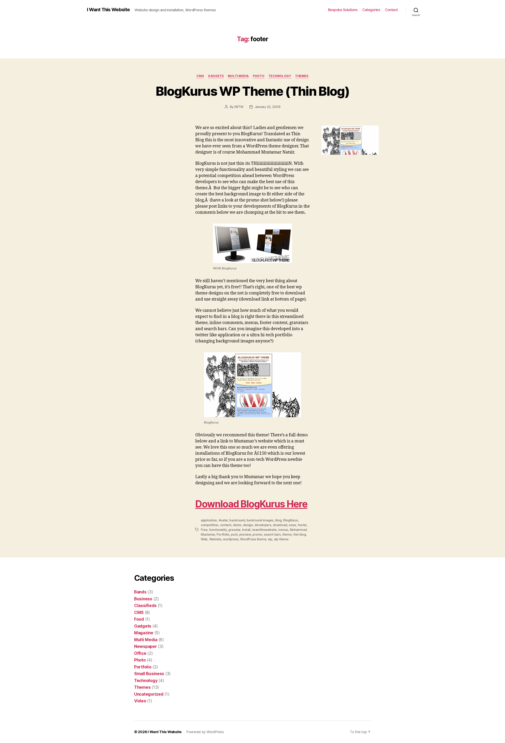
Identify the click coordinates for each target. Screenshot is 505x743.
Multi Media (238, 76)
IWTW (238, 107)
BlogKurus (290, 520)
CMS (200, 76)
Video (140, 700)
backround (237, 520)
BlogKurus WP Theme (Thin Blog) (252, 91)
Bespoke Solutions (343, 10)
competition (209, 525)
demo (237, 525)
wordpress (230, 539)
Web (204, 539)
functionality (218, 530)
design (248, 525)
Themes (301, 76)
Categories (371, 10)
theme (287, 534)
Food (139, 619)
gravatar (234, 530)
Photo (259, 76)
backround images (260, 520)
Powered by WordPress (205, 732)
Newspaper (145, 646)
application (209, 520)
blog (278, 520)
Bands (140, 591)
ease (292, 525)
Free (204, 530)
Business (143, 598)
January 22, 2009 (268, 107)
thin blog (299, 534)
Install (246, 530)
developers (262, 525)
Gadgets (216, 76)
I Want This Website (108, 9)
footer (302, 525)
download (280, 525)
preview (245, 534)
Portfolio (223, 534)
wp (270, 539)
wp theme (281, 539)
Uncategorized (149, 694)
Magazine (143, 632)
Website (215, 539)
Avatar (223, 520)
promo (257, 534)
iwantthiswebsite (264, 530)
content (225, 525)
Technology (279, 76)
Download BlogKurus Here (251, 504)
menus (283, 530)
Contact (391, 10)
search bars (272, 534)
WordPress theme (253, 539)
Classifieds (145, 605)
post (234, 534)
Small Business (149, 673)
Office (140, 653)
